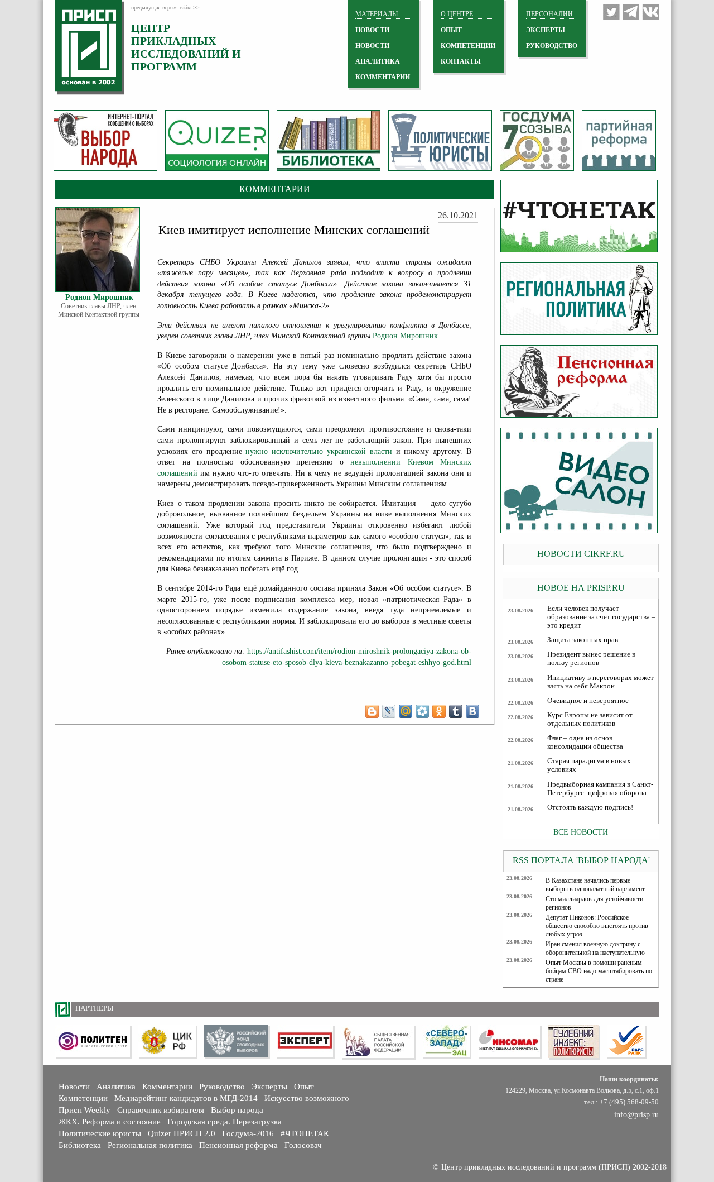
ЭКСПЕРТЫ (545, 30)
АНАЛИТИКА (377, 61)
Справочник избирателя (160, 1110)
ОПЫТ (451, 30)
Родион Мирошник (405, 336)
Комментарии (167, 1086)
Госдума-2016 (248, 1133)
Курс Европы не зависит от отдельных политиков (590, 719)
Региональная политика (150, 1145)
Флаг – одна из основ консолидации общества (585, 742)
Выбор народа (237, 1110)
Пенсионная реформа (238, 1145)
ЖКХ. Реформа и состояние (110, 1121)
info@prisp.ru (636, 1115)
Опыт (304, 1086)
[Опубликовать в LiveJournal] (388, 711)
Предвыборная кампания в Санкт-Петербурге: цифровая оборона (600, 789)
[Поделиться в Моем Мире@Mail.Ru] (405, 711)
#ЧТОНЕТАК (305, 1133)
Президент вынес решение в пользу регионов (591, 658)
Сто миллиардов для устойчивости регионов (594, 903)
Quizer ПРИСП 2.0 (181, 1133)
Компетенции (83, 1098)
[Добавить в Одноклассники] (439, 711)
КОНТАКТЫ (461, 61)
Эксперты (269, 1086)
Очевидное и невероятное (588, 701)
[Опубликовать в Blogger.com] (372, 711)
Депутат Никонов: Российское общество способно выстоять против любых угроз (597, 925)
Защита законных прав (582, 640)
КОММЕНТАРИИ (382, 77)
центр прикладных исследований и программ (186, 47)
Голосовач (303, 1145)
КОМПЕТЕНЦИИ (468, 46)
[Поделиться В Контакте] (472, 711)
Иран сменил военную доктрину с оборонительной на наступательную (595, 948)
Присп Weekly (84, 1110)
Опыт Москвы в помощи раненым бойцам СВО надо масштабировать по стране (599, 971)
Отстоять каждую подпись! (590, 807)
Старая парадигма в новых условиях (589, 765)
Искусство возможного (306, 1098)
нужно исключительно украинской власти (318, 451)
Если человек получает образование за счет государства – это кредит (601, 617)
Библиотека (80, 1145)
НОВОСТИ (372, 30)
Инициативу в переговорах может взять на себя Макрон (600, 682)
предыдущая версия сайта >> (165, 7)
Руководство (551, 46)
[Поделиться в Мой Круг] (422, 711)
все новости (580, 831)
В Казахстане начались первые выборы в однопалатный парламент (595, 885)
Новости (74, 1086)
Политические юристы (100, 1133)
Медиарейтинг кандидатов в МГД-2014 (186, 1098)
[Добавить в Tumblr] (455, 711)
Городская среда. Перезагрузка (224, 1121)
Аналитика (116, 1086)
